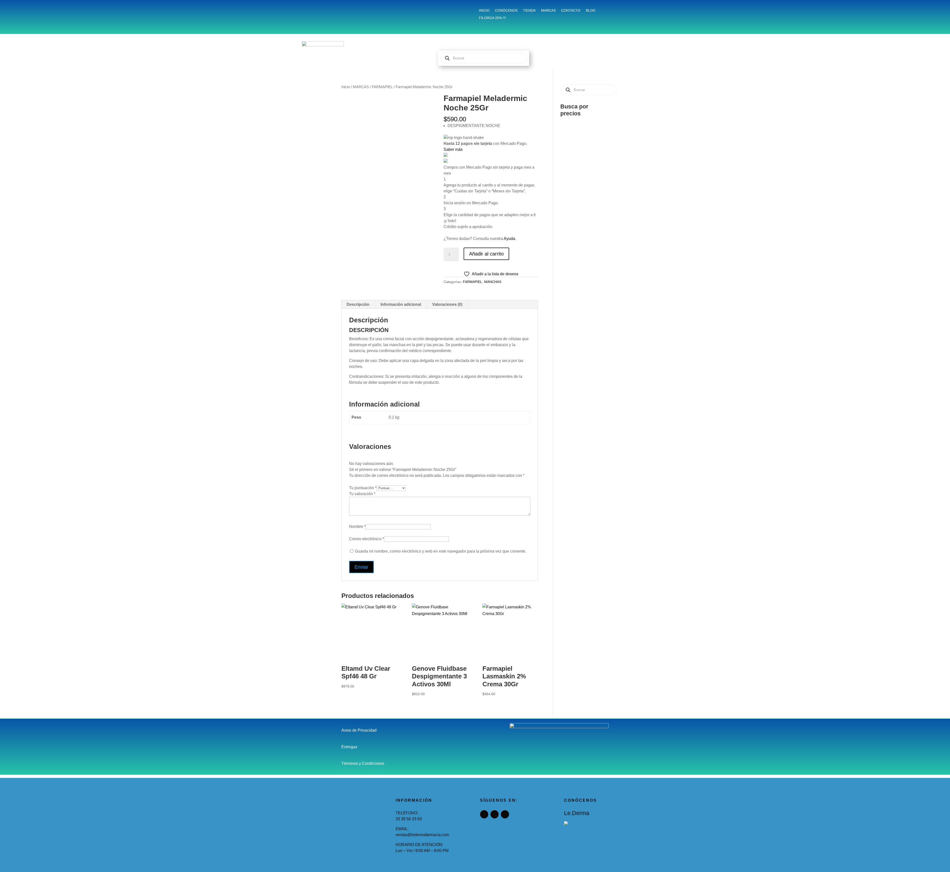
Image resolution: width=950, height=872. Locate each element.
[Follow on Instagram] (358, 11)
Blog (590, 10)
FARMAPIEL (382, 87)
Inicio (484, 10)
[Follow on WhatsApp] (370, 11)
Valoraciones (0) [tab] (447, 304)
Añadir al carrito (486, 253)
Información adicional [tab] (400, 304)
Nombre (357, 526)
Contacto (570, 10)
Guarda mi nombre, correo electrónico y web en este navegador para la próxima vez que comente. (440, 551)
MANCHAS (492, 282)
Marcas (548, 10)
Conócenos (506, 10)
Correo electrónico (366, 539)
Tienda (529, 10)
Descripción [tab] (358, 304)
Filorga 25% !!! (492, 18)
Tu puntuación (363, 488)
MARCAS (361, 87)
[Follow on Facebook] (346, 11)
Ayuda (509, 238)
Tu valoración (362, 494)
